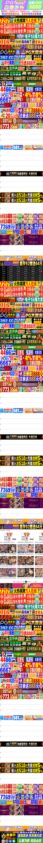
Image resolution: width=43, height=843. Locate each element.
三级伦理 (11, 269)
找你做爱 (25, 271)
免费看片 (3, 280)
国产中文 (11, 280)
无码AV (3, 275)
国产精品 (11, 267)
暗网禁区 (33, 277)
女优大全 (40, 275)
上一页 (18, 581)
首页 (14, 581)
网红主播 (18, 267)
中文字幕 (18, 269)
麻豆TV (18, 275)
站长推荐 (3, 271)
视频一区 (3, 267)
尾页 (36, 581)
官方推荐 (3, 273)
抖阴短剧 (40, 280)
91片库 (33, 275)
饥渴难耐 (18, 271)
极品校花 (33, 280)
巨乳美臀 (25, 269)
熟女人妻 (18, 277)
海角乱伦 (40, 277)
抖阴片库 (3, 277)
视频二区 (3, 269)
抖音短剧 (11, 275)
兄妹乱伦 (18, 280)
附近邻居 (11, 271)
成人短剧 (25, 280)
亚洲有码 (33, 267)
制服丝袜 (40, 269)
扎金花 (40, 273)
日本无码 (25, 267)
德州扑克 (25, 273)
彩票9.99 (33, 273)
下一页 (29, 581)
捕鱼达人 (11, 273)
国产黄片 (11, 277)
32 (23, 581)
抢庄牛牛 (18, 273)
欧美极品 (40, 267)
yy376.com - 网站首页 (9, 16)
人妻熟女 (33, 269)
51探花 (25, 275)
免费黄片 (25, 277)
